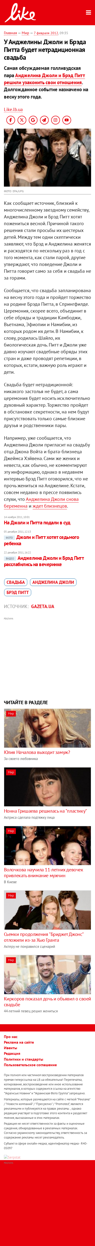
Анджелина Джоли (53, 582)
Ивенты (10, 1047)
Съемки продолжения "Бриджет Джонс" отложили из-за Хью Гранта (43, 937)
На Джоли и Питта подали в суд (37, 522)
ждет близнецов (50, 506)
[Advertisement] (47, 657)
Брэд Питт (18, 592)
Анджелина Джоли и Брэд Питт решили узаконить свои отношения (44, 79)
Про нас (11, 1036)
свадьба (16, 582)
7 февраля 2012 (46, 33)
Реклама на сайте (19, 1042)
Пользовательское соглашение (30, 1064)
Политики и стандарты (23, 1059)
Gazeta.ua (42, 606)
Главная (10, 32)
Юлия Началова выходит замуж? (37, 752)
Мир (25, 32)
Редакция (12, 1053)
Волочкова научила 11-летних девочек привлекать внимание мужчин (43, 872)
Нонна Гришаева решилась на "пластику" (45, 811)
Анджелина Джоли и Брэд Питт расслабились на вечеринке (44, 561)
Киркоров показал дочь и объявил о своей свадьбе (47, 1002)
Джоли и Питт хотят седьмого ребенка (41, 540)
